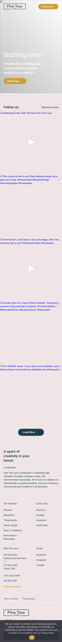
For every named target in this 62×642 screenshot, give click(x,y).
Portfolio (40, 515)
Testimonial (41, 525)
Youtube (40, 565)
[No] (58, 631)
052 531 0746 (10, 580)
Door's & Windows (13, 530)
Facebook (41, 555)
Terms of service (11, 599)
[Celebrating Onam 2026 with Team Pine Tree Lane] (31, 142)
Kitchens (8, 510)
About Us (40, 510)
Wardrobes (9, 515)
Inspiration (41, 520)
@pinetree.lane (49, 107)
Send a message (12, 586)
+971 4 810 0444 (12, 575)
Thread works (10, 520)
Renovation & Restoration (10, 537)
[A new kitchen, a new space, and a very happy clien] (31, 269)
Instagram (41, 560)
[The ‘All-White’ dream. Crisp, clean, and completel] (31, 395)
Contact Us (47, 6)
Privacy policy (29, 599)
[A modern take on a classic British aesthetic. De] (31, 332)
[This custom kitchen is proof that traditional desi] (31, 205)
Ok (31, 637)
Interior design (10, 525)
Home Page (13, 81)
